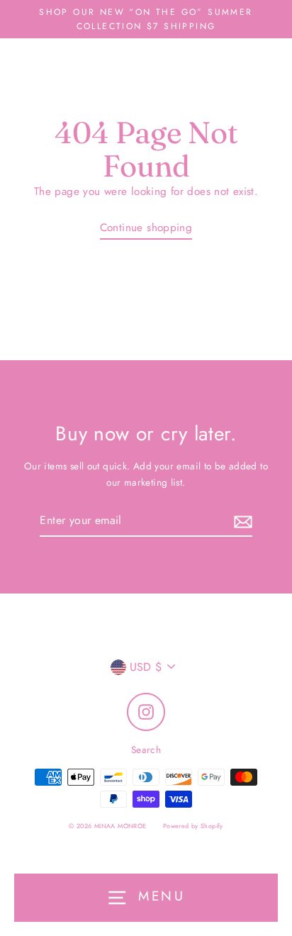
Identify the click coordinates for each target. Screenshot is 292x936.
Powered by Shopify (193, 825)
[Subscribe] (241, 521)
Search (146, 749)
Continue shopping (146, 227)
